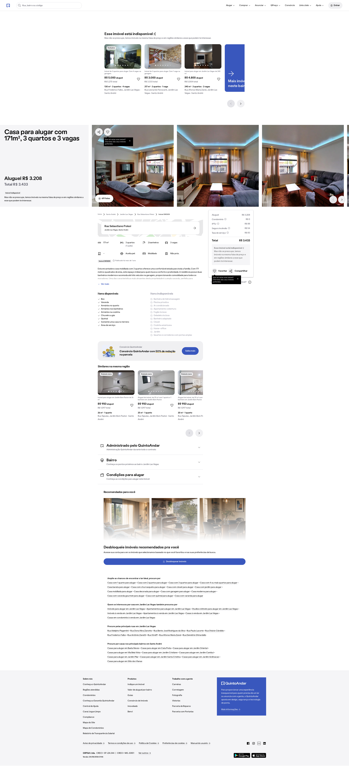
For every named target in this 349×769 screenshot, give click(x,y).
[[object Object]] (130, 141)
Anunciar (259, 5)
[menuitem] (230, 5)
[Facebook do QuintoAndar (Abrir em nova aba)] (248, 743)
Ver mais (105, 284)
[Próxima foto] (136, 56)
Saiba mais (190, 351)
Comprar (243, 5)
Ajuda (318, 5)
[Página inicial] (8, 5)
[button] (150, 447)
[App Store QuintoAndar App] (258, 755)
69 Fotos (106, 198)
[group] (122, 70)
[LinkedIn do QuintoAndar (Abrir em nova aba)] (264, 743)
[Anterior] (231, 103)
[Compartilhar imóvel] (99, 132)
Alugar (229, 5)
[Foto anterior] (109, 56)
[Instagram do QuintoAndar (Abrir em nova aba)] (253, 743)
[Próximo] (241, 103)
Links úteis (304, 5)
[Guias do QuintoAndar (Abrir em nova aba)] (259, 743)
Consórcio (290, 5)
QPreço (274, 5)
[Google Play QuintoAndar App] (242, 755)
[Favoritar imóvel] (108, 132)
